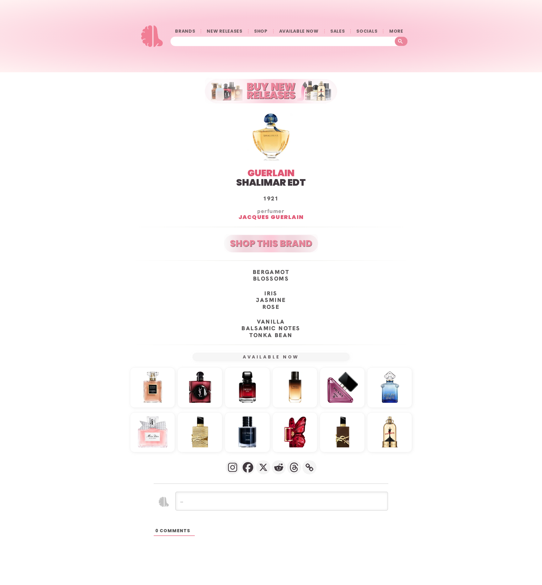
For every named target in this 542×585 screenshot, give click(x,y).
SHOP (261, 31)
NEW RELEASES (224, 31)
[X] (263, 467)
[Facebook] (248, 467)
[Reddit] (279, 467)
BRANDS (185, 31)
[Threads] (294, 467)
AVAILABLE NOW (299, 31)
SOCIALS (366, 31)
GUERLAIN (271, 173)
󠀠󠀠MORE (396, 31)
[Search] (401, 41)
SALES (337, 31)
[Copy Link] (309, 467)
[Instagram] (233, 467)
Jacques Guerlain (271, 217)
